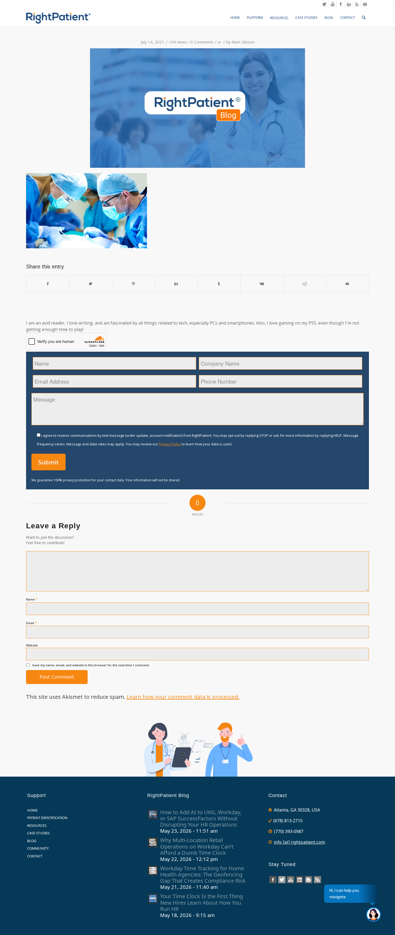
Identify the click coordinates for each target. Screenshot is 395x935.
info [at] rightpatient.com (299, 842)
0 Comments (202, 42)
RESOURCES (36, 825)
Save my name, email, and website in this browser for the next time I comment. (91, 665)
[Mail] (365, 4)
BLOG (31, 840)
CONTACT (34, 856)
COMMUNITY (38, 848)
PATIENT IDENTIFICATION (47, 817)
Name (32, 599)
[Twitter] (324, 4)
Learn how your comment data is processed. (183, 696)
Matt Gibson (243, 42)
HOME (32, 810)
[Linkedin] (349, 4)
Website (32, 645)
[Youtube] (332, 4)
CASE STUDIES (38, 833)
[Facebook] (340, 4)
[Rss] (357, 4)
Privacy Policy (170, 444)
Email (31, 622)
